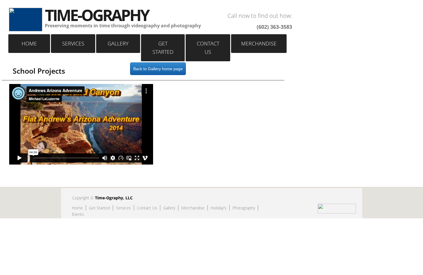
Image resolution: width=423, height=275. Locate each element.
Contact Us (208, 47)
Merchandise (259, 43)
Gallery (118, 43)
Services (73, 43)
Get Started (163, 47)
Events (78, 214)
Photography (244, 208)
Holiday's (218, 208)
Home (29, 43)
